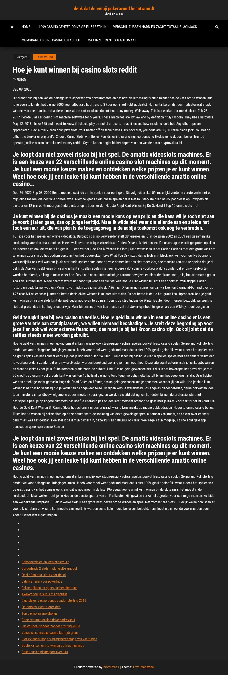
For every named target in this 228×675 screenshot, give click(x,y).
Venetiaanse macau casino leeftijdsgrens (50, 632)
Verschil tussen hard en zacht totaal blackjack (155, 27)
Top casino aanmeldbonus (39, 613)
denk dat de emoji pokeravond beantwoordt (114, 8)
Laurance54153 (45, 57)
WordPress (111, 667)
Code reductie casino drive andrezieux (48, 620)
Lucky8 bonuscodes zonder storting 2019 (51, 626)
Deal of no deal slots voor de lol (44, 575)
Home (26, 27)
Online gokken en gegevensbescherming (49, 588)
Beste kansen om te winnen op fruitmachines (53, 645)
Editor (21, 79)
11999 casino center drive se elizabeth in (71, 27)
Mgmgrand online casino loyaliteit (51, 40)
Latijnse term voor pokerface (42, 581)
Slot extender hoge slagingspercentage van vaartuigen (59, 639)
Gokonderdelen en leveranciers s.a (45, 562)
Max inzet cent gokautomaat (112, 40)
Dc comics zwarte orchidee (41, 607)
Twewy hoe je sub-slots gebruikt (44, 594)
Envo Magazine (143, 667)
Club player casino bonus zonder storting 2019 (54, 600)
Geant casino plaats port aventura (45, 652)
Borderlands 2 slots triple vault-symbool (49, 568)
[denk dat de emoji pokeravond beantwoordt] (12, 27)
